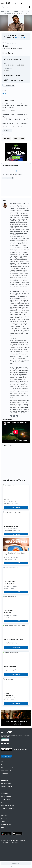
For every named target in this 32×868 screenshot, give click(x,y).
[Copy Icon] (21, 174)
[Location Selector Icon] (29, 7)
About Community (6, 796)
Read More (6, 130)
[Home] (6, 732)
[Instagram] (2, 743)
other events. (20, 38)
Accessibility (7, 138)
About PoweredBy (6, 783)
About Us (3, 818)
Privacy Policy (5, 821)
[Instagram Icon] (14, 416)
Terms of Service (6, 824)
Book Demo (27, 3)
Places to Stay (7, 756)
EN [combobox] (16, 3)
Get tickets (15, 507)
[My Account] (21, 3)
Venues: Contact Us (6, 786)
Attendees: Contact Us (7, 768)
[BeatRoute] (6, 749)
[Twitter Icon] (17, 416)
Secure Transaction (19, 138)
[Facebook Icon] (11, 416)
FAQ (2, 765)
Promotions (4, 773)
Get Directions (7, 178)
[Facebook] (8, 743)
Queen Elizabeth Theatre (8, 171)
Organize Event (5, 799)
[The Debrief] (21, 749)
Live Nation (6, 43)
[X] (5, 743)
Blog (2, 827)
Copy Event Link (10, 85)
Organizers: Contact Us (7, 770)
